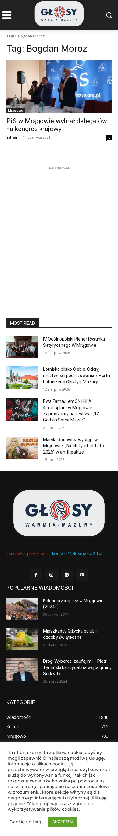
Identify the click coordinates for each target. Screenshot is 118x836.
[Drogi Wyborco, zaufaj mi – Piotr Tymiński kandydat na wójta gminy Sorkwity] (22, 669)
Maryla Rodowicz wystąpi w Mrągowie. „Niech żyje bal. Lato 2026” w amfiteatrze (73, 446)
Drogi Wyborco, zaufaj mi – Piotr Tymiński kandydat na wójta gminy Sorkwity (77, 667)
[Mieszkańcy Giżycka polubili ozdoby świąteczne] (22, 639)
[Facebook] (36, 575)
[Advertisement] (59, 230)
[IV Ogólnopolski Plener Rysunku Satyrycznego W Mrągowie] (22, 347)
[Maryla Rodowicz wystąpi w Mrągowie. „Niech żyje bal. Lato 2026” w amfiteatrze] (22, 448)
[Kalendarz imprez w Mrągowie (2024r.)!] (22, 609)
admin (12, 137)
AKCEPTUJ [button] (62, 821)
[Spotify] (67, 575)
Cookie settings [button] (26, 822)
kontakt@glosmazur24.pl (77, 553)
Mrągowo (15, 110)
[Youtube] (82, 575)
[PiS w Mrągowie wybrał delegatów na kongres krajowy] (59, 86)
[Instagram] (51, 575)
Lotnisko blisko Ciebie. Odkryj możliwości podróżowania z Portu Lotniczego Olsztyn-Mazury (76, 375)
